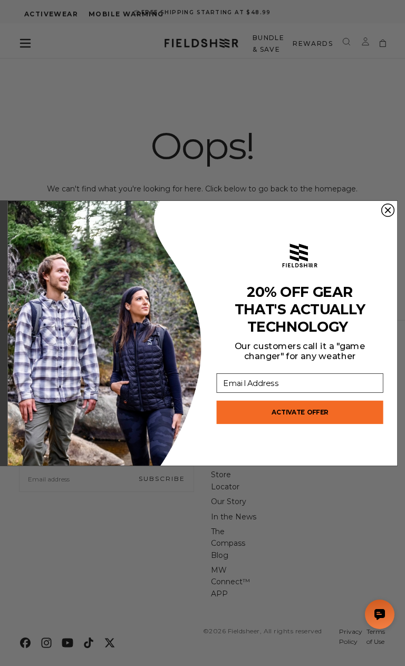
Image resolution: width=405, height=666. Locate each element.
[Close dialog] (388, 210)
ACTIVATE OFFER (300, 412)
